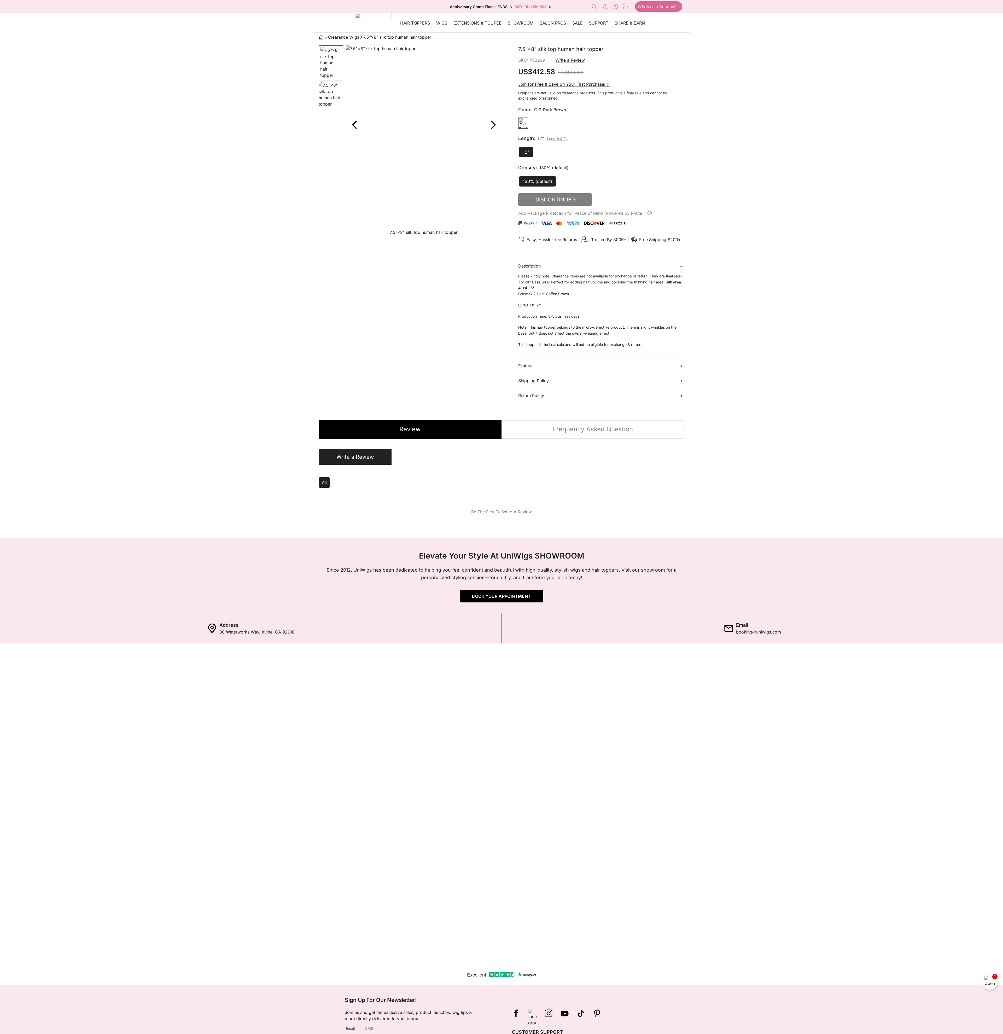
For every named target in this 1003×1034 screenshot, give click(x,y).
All (324, 482)
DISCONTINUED (555, 199)
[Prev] (354, 125)
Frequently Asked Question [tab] (593, 429)
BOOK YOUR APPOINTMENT (501, 596)
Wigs (441, 23)
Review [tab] (410, 429)
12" (526, 152)
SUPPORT (598, 23)
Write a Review (570, 60)
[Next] (493, 125)
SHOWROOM (520, 23)
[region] (423, 141)
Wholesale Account (656, 6)
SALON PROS (553, 23)
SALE (577, 23)
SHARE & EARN (630, 23)
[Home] (321, 37)
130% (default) (537, 181)
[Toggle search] (594, 6)
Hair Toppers (415, 23)
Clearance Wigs (343, 37)
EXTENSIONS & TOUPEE (477, 23)
